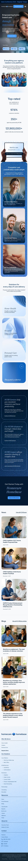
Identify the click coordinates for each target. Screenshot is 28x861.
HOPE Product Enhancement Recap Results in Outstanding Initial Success (12, 605)
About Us (4, 821)
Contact (3, 831)
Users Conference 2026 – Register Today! (14, 2)
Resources (4, 795)
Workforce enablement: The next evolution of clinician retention (14, 650)
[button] (25, 6)
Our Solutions (5, 754)
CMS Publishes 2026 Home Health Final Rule (12, 572)
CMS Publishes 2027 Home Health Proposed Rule (12, 541)
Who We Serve (5, 739)
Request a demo (8, 203)
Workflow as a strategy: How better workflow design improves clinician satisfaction (14, 682)
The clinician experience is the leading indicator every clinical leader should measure (13, 715)
